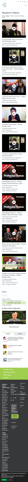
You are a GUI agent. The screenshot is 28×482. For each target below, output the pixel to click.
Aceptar (4, 479)
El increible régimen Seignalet (15, 345)
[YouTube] (15, 397)
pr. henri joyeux (8, 369)
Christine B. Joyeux (9, 372)
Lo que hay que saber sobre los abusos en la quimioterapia (15, 359)
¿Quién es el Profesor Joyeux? (22, 386)
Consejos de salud (22, 398)
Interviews (14, 100)
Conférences (6, 185)
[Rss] (13, 400)
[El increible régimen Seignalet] (5, 345)
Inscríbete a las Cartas (14, 303)
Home (3, 16)
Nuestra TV (22, 406)
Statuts (5, 377)
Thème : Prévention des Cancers (9, 190)
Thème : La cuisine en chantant (9, 284)
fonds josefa (7, 375)
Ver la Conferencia (14, 327)
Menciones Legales (14, 426)
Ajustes (10, 479)
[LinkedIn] (11, 400)
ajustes (11, 477)
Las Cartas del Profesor (22, 393)
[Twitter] (13, 397)
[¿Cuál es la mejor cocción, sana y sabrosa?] (5, 352)
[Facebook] (11, 397)
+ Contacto (13, 422)
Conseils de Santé (7, 43)
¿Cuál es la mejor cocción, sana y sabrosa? (15, 352)
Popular (8, 333)
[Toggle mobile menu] (26, 5)
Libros (21, 402)
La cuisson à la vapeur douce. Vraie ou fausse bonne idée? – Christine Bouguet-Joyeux (13, 68)
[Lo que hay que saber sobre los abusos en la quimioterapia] (5, 358)
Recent (20, 333)
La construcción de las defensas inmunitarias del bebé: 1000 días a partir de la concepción (16, 339)
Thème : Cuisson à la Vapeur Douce (10, 45)
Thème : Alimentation (16, 43)
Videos (7, 16)
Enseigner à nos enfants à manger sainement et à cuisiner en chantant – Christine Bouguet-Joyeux (14, 275)
